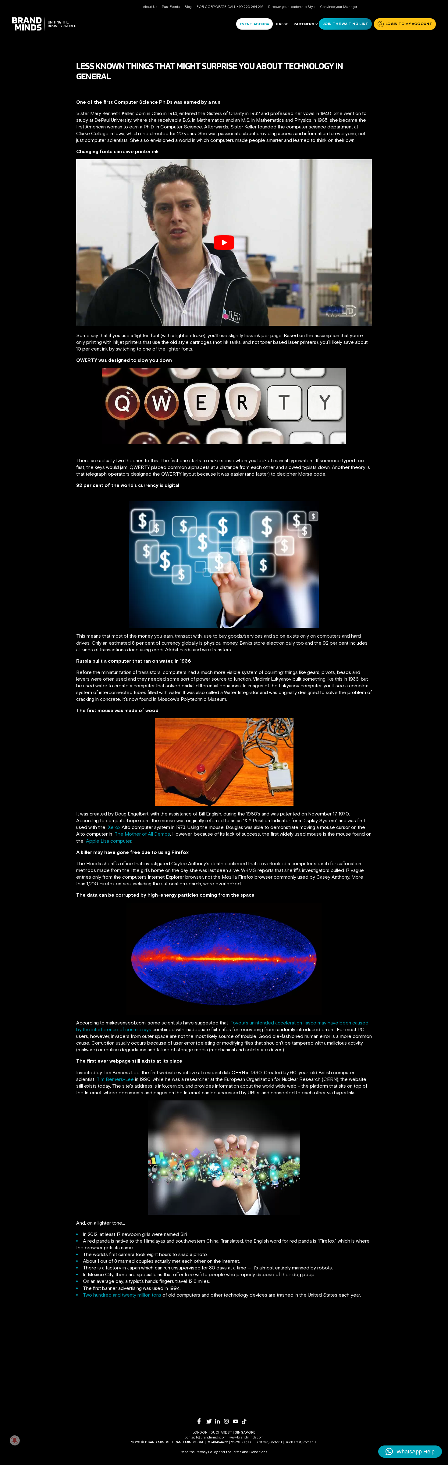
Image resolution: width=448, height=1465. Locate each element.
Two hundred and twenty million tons (122, 1295)
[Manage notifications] (15, 1440)
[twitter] (210, 1421)
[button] (410, 1451)
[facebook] (201, 1421)
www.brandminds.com (246, 1437)
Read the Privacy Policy (199, 1452)
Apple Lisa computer (108, 841)
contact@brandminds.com (206, 1437)
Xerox (114, 827)
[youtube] (237, 1422)
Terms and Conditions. (250, 1452)
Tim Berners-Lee (115, 1079)
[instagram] (228, 1421)
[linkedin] (219, 1421)
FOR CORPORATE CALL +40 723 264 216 (230, 7)
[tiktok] (246, 1421)
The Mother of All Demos (142, 834)
